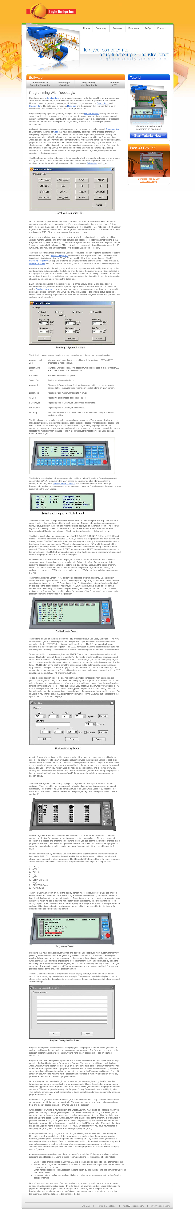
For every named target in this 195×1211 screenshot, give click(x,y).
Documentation (112, 129)
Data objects (103, 103)
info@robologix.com (160, 1206)
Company (101, 28)
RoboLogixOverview (64, 83)
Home (86, 28)
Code (55, 132)
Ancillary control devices (64, 483)
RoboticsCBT (114, 83)
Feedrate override (44, 289)
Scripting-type (52, 98)
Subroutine (92, 163)
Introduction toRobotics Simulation (40, 83)
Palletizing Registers (38, 261)
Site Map (86, 1206)
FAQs (148, 28)
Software (117, 28)
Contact (161, 28)
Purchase (133, 28)
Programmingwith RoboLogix (89, 83)
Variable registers (37, 263)
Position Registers (59, 255)
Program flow (35, 106)
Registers (71, 106)
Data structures (91, 113)
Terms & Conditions (107, 1206)
